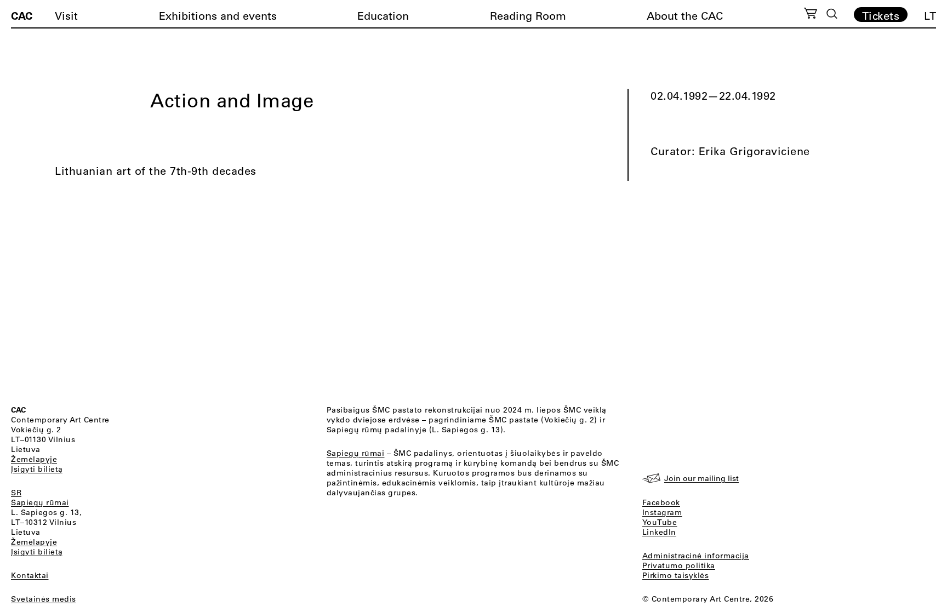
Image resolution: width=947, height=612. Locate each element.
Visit (66, 15)
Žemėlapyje (34, 459)
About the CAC (685, 15)
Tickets (881, 15)
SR (16, 492)
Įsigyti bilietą (37, 469)
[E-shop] (811, 15)
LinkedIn (659, 532)
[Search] (831, 14)
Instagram (662, 512)
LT (930, 15)
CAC (21, 15)
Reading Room (528, 15)
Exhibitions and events (218, 15)
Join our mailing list (701, 478)
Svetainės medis (43, 599)
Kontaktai (30, 575)
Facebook (661, 502)
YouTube (659, 522)
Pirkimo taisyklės (675, 575)
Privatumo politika (678, 565)
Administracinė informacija (695, 555)
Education (383, 15)
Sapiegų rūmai (40, 502)
